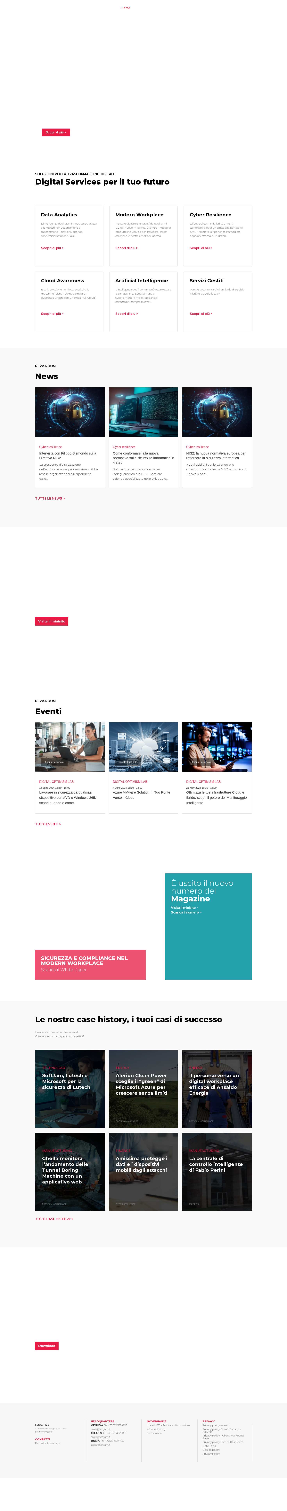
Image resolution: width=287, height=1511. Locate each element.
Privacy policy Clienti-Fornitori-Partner (221, 1430)
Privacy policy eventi (215, 1425)
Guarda (48, 1111)
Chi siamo (141, 8)
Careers (204, 8)
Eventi (218, 8)
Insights (162, 8)
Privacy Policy (211, 1453)
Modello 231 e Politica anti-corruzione (168, 1425)
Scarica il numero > (186, 912)
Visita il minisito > (185, 908)
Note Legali (209, 1445)
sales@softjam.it (100, 1429)
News (232, 8)
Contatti (246, 8)
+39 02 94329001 (116, 1433)
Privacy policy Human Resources (222, 1442)
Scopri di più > (56, 132)
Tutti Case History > (54, 1219)
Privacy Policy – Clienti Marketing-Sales (223, 1437)
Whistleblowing (156, 1429)
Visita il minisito (51, 621)
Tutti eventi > (48, 824)
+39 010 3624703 (117, 1425)
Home (125, 8)
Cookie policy (211, 1449)
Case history (186, 8)
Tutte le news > (50, 498)
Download (46, 1346)
